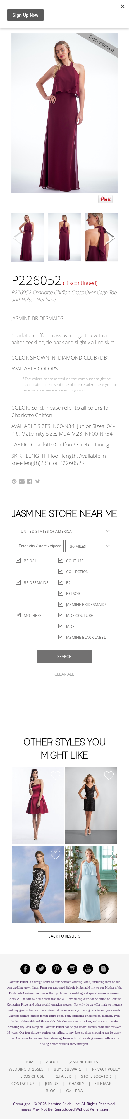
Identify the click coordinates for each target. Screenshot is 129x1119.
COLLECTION (77, 571)
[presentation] (18, 237)
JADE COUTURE (79, 615)
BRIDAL (29, 560)
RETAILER (62, 1076)
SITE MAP (103, 1083)
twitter (41, 969)
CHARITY (76, 1083)
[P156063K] (38, 805)
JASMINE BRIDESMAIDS (86, 604)
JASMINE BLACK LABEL (86, 637)
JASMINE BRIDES (83, 1062)
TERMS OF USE (31, 1076)
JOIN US (52, 1083)
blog (104, 969)
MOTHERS (29, 615)
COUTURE (75, 560)
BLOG (51, 1090)
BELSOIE (73, 593)
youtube (88, 969)
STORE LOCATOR (96, 1076)
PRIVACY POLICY (106, 1069)
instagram (72, 969)
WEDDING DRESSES (26, 1069)
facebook (25, 969)
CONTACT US (23, 1083)
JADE (70, 626)
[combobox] (64, 531)
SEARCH (64, 656)
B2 (68, 582)
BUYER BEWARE (68, 1069)
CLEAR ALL (64, 674)
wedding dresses (92, 1038)
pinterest (57, 969)
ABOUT (52, 1062)
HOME (30, 1062)
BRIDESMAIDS (29, 582)
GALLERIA (74, 1090)
